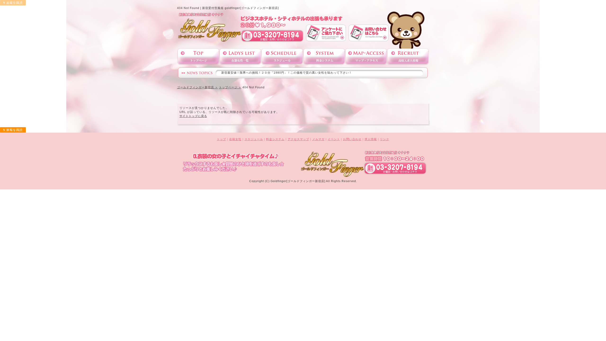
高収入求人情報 (407, 56)
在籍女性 (235, 139)
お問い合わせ (368, 32)
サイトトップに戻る (193, 116)
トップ (221, 139)
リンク (384, 139)
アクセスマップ (366, 56)
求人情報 (371, 139)
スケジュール (282, 56)
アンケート (326, 32)
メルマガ (318, 139)
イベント (334, 139)
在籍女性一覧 (240, 56)
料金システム (324, 56)
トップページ (198, 56)
